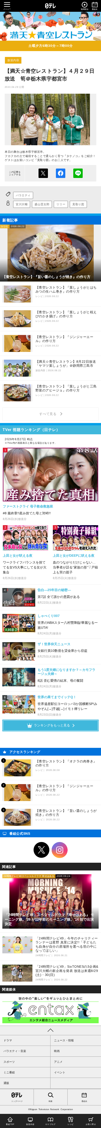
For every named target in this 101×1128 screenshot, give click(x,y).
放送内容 (13, 60)
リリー (60, 204)
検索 (50, 1101)
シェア (60, 173)
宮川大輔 (21, 204)
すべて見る (48, 414)
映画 (57, 1051)
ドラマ (8, 1040)
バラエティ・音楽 (15, 1051)
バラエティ (23, 195)
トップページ (17, 1101)
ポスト (43, 173)
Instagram (60, 850)
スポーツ (9, 1062)
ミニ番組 (9, 1072)
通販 (6, 1083)
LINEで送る (78, 173)
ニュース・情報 (64, 1040)
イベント (59, 1072)
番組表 (84, 1101)
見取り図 (78, 204)
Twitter (42, 850)
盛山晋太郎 (42, 204)
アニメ (58, 1062)
